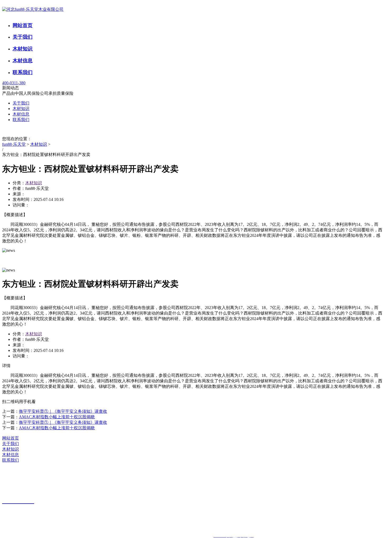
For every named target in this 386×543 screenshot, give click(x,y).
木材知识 (23, 48)
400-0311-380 (13, 83)
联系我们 (23, 72)
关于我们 (23, 37)
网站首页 (23, 25)
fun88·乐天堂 (14, 144)
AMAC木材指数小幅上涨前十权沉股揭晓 (57, 417)
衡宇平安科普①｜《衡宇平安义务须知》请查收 (63, 411)
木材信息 (23, 60)
